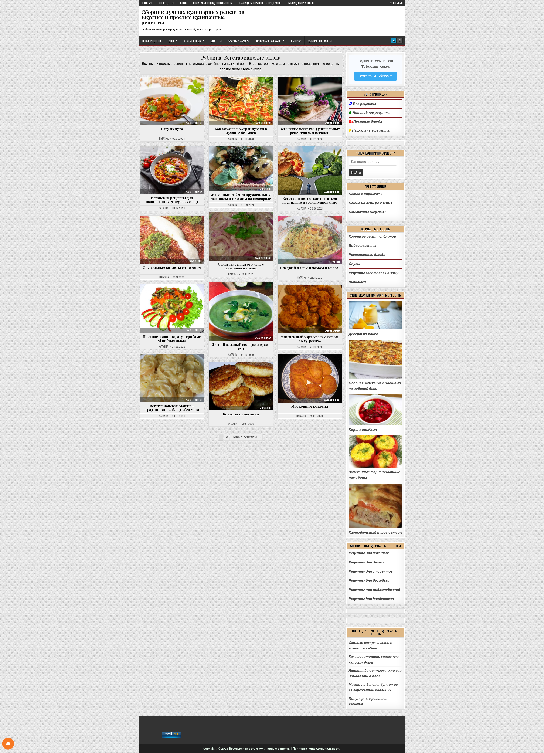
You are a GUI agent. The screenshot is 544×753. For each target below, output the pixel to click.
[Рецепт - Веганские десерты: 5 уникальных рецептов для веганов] (310, 101)
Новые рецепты (151, 40)
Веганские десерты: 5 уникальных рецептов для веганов (309, 130)
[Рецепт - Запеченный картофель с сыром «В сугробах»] (310, 309)
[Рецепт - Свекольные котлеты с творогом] (172, 240)
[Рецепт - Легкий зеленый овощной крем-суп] (241, 311)
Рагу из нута (172, 128)
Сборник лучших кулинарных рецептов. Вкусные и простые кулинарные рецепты (193, 17)
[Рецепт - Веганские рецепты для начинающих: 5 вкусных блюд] (172, 170)
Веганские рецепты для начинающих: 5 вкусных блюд (172, 199)
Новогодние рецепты (371, 113)
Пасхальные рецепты (370, 130)
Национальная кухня (268, 40)
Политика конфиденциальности (212, 3)
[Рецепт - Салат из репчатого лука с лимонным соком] (241, 236)
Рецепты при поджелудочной (374, 590)
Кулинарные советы (320, 40)
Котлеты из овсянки (241, 413)
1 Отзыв (266, 188)
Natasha (164, 138)
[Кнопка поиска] (399, 40)
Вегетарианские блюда (173, 88)
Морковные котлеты (309, 406)
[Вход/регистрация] (393, 40)
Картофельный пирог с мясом (375, 532)
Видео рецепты (362, 246)
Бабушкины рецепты (367, 212)
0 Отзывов (196, 123)
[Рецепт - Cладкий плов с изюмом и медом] (310, 240)
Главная (147, 3)
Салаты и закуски (238, 40)
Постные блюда (367, 121)
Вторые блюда (192, 40)
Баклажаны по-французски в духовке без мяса (241, 130)
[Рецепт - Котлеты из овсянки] (241, 386)
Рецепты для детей (366, 562)
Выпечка (296, 40)
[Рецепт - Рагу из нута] (172, 101)
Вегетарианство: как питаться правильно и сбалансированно (309, 200)
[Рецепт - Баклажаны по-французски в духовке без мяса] (241, 101)
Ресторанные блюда (367, 255)
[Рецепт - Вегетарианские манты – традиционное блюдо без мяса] (172, 378)
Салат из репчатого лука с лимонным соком (241, 266)
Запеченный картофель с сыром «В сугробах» (309, 338)
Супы (171, 40)
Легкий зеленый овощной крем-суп (241, 346)
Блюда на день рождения (370, 203)
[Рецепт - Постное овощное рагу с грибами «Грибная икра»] (172, 308)
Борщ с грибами (363, 430)
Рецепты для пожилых (369, 553)
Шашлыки (357, 282)
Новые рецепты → (246, 437)
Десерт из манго (363, 334)
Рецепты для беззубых (369, 581)
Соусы (354, 264)
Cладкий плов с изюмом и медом (310, 267)
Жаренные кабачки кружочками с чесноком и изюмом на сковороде (241, 196)
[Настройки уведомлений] (8, 744)
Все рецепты (166, 3)
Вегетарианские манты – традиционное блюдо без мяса (172, 407)
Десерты (216, 40)
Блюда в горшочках (365, 194)
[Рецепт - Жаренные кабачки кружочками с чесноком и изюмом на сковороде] (241, 168)
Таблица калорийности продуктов (260, 3)
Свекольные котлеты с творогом (172, 267)
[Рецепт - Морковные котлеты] (310, 378)
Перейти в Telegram (375, 76)
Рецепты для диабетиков (371, 599)
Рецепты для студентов (371, 571)
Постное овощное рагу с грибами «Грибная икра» (172, 338)
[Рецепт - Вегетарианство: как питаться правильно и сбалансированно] (310, 170)
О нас (183, 3)
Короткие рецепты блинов (372, 236)
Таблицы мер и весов (301, 3)
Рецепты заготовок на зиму (373, 273)
